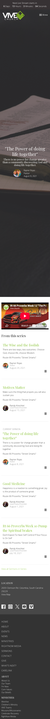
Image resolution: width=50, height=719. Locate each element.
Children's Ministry (9, 704)
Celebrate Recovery (10, 713)
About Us (5, 680)
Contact (6, 655)
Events (5, 631)
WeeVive (5, 701)
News (4, 636)
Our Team (5, 683)
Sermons (6, 651)
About (5, 626)
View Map (5, 594)
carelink (6, 670)
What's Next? (8, 665)
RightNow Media (11, 646)
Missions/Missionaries (11, 710)
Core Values (6, 689)
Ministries (7, 641)
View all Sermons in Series (14, 568)
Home (4, 621)
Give (3, 660)
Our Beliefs (6, 692)
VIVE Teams (6, 707)
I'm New (4, 686)
